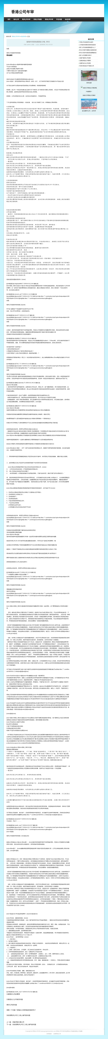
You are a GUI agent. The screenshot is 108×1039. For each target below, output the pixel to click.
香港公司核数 (38, 19)
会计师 (11, 73)
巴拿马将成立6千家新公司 (86, 66)
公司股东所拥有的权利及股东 (87, 45)
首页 (9, 19)
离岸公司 (9, 53)
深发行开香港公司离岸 (89, 95)
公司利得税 (19, 102)
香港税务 (34, 395)
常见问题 (59, 19)
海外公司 (16, 19)
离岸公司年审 (26, 19)
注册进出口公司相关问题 (15, 999)
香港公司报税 (56, 642)
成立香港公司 (47, 612)
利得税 (39, 85)
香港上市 (40, 387)
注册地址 (32, 492)
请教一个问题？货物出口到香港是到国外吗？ (21, 1010)
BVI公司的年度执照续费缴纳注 (88, 52)
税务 (22, 397)
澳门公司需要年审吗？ (85, 55)
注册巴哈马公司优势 (85, 63)
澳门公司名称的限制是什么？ (87, 47)
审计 (19, 68)
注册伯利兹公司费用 (85, 60)
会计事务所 (27, 81)
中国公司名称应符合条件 (86, 42)
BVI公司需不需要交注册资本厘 (88, 50)
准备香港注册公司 (18, 1022)
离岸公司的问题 (12, 1005)
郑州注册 (89, 83)
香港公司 (28, 85)
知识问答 (67, 19)
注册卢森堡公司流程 (85, 58)
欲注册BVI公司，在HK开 (89, 111)
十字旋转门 (60, 273)
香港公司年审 (22, 12)
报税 (41, 330)
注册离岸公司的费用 (13, 994)
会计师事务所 (10, 661)
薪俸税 (44, 85)
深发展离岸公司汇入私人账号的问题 (18, 1015)
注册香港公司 (57, 1033)
